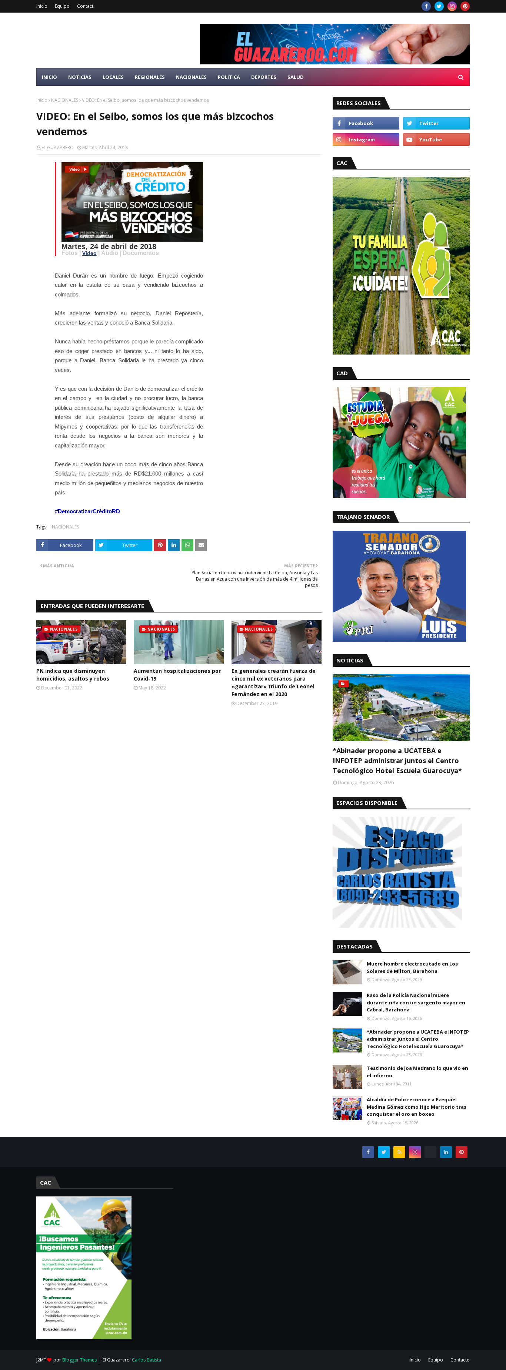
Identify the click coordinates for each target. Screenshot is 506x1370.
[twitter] (439, 6)
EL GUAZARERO (57, 147)
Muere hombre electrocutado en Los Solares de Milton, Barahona (412, 967)
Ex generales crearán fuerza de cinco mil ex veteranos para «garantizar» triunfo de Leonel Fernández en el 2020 (274, 682)
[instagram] (452, 6)
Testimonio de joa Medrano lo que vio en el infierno (417, 1072)
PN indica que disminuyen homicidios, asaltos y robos (72, 674)
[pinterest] (465, 6)
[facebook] (426, 6)
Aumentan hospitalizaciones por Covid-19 (177, 674)
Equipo (62, 6)
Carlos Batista (146, 1360)
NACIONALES (64, 100)
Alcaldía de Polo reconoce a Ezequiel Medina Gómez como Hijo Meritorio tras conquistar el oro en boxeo (416, 1106)
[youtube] (436, 139)
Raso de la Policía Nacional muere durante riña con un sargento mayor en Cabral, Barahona (416, 1002)
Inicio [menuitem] (49, 77)
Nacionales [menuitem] (191, 77)
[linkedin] (446, 1152)
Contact (85, 6)
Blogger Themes (79, 1360)
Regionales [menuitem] (150, 77)
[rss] (399, 1152)
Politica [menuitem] (229, 77)
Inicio (41, 6)
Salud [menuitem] (295, 77)
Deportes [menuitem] (263, 77)
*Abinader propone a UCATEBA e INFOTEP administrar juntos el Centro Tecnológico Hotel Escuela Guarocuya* (397, 760)
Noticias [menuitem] (79, 77)
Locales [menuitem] (113, 77)
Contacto (460, 1360)
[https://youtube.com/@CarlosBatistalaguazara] (430, 1152)
